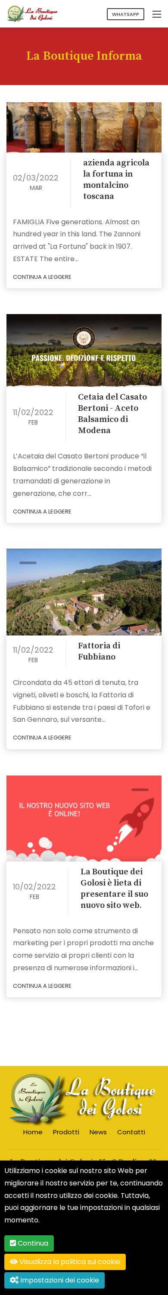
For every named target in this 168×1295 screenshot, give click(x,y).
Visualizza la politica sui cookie (69, 1262)
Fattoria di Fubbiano (99, 652)
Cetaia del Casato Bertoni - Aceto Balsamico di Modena (112, 414)
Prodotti (66, 1131)
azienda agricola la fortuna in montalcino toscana (116, 180)
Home (33, 1131)
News (98, 1131)
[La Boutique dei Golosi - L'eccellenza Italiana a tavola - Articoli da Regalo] (32, 13)
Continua (32, 1243)
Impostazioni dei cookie (59, 1280)
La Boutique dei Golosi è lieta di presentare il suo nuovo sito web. (114, 889)
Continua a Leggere (43, 277)
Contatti (131, 1131)
